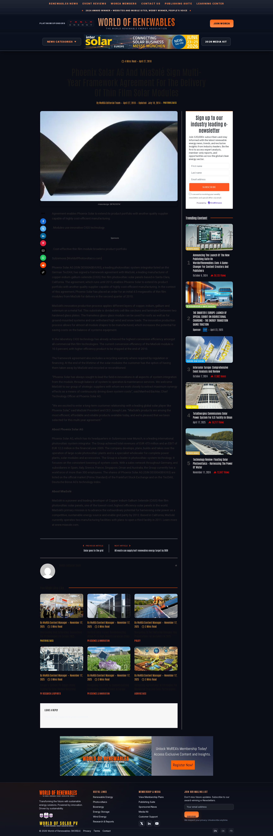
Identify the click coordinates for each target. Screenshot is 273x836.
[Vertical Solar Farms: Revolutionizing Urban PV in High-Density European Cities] (108, 606)
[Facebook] (43, 221)
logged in (63, 716)
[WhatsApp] (43, 258)
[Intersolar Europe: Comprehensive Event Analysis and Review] (209, 349)
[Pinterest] (43, 243)
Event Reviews (94, 3)
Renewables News (63, 3)
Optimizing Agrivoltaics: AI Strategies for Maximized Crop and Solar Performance (155, 687)
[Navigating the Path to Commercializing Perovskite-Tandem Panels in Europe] (108, 659)
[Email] (43, 250)
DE (223, 831)
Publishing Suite (178, 3)
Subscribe (191, 816)
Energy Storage (101, 811)
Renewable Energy (103, 797)
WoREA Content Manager (55, 622)
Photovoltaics (170, 102)
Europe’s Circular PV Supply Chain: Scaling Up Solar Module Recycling (58, 687)
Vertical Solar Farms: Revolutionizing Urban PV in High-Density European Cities (108, 634)
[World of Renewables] (46, 816)
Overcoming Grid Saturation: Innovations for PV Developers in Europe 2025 (61, 634)
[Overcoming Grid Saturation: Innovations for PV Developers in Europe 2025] (61, 606)
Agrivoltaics (140, 693)
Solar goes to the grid (93, 550)
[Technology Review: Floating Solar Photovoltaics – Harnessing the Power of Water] (209, 441)
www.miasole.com (66, 524)
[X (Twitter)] (142, 823)
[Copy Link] (43, 272)
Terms (97, 831)
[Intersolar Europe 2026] (141, 42)
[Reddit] (43, 265)
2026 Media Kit (216, 41)
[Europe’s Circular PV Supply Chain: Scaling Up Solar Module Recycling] (61, 659)
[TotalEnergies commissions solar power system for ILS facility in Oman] (209, 395)
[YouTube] (157, 823)
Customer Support (148, 816)
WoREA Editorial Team (109, 102)
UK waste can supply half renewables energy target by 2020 (141, 550)
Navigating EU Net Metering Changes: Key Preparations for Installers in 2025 (155, 634)
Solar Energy (192, 407)
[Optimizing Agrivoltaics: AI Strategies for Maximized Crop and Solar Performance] (156, 659)
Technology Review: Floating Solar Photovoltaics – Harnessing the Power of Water (213, 463)
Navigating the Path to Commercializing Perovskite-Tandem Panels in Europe (108, 687)
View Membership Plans (151, 797)
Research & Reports (103, 821)
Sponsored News (148, 806)
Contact (107, 831)
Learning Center (210, 3)
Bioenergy (98, 806)
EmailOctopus (216, 203)
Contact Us (150, 3)
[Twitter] (43, 229)
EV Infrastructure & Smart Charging (201, 306)
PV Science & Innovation (98, 640)
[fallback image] (136, 756)
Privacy (87, 831)
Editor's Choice (193, 248)
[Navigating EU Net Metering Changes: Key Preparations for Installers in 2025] (156, 606)
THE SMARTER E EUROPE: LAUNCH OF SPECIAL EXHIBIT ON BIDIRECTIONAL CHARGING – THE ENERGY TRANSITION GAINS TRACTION (210, 318)
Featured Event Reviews (195, 361)
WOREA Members (124, 3)
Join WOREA (221, 23)
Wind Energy (99, 816)
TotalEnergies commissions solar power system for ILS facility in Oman (212, 415)
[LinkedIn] (43, 236)
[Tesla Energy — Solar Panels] (80, 23)
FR (231, 831)
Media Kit (143, 811)
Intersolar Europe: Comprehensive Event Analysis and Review (210, 369)
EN (215, 831)
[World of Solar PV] (58, 824)
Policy (137, 640)
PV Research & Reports (50, 693)
